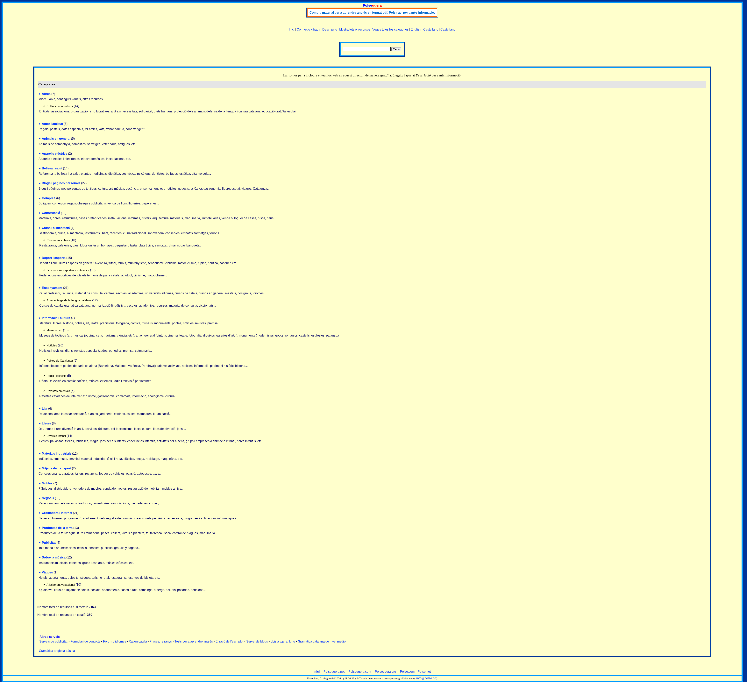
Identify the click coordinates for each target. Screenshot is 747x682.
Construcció (51, 213)
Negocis (48, 498)
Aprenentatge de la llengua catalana (68, 300)
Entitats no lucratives (59, 106)
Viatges (47, 572)
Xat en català (138, 641)
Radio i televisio (56, 375)
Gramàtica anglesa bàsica (57, 650)
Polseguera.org (385, 671)
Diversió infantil (56, 435)
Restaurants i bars (58, 240)
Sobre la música (54, 557)
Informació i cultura (56, 318)
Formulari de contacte (85, 641)
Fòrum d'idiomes (114, 641)
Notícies (51, 345)
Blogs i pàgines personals (61, 183)
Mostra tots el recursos (354, 29)
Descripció (329, 29)
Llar (44, 408)
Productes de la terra (57, 527)
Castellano (430, 29)
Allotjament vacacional (60, 584)
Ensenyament (52, 287)
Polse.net (424, 671)
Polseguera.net (334, 671)
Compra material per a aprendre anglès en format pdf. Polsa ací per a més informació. (372, 12)
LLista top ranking (283, 641)
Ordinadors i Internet (57, 513)
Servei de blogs (257, 641)
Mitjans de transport (56, 468)
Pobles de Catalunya (59, 360)
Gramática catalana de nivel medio (322, 641)
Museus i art (54, 330)
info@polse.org (426, 678)
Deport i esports (54, 257)
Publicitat (49, 542)
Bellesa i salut (52, 168)
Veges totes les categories (390, 29)
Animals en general (56, 138)
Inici (292, 29)
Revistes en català (58, 391)
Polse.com (407, 671)
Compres (48, 198)
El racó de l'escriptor (230, 641)
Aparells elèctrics (54, 153)
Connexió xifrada (308, 29)
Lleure (46, 423)
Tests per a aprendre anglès (193, 641)
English (416, 29)
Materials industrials (56, 453)
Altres (46, 94)
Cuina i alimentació (56, 228)
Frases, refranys (161, 641)
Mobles (47, 483)
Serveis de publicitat (53, 641)
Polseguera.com (359, 671)
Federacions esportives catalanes (67, 270)
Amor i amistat (52, 123)
